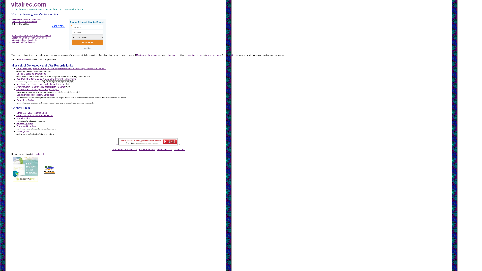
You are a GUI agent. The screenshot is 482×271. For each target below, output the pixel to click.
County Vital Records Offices (24, 22)
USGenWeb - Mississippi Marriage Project (37, 89)
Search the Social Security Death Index (29, 38)
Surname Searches (26, 126)
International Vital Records (23, 42)
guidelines (233, 55)
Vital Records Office (26, 19)
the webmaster (38, 154)
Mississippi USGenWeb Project (90, 68)
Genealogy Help (24, 123)
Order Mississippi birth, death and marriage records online (45, 68)
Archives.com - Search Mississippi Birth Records (40, 87)
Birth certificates (147, 149)
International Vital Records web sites (34, 115)
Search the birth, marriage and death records (31, 36)
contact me (23, 59)
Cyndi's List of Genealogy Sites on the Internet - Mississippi (46, 79)
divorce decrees (213, 55)
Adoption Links (23, 118)
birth (168, 55)
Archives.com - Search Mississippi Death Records (41, 84)
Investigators (22, 131)
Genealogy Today (25, 100)
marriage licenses (196, 55)
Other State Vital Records (124, 149)
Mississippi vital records (146, 55)
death (174, 55)
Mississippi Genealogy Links (24, 40)
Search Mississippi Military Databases (35, 95)
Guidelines (179, 149)
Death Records (164, 149)
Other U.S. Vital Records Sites (31, 113)
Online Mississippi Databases (31, 74)
